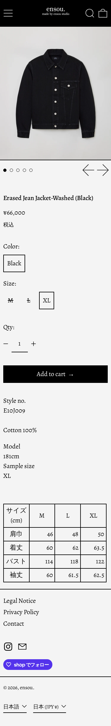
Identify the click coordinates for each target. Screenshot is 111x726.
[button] (90, 13)
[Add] (33, 344)
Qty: (8, 327)
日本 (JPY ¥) (46, 706)
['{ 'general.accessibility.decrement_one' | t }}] (6, 344)
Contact (13, 623)
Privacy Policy (21, 612)
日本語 (11, 706)
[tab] (5, 170)
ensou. (27, 687)
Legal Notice (19, 600)
